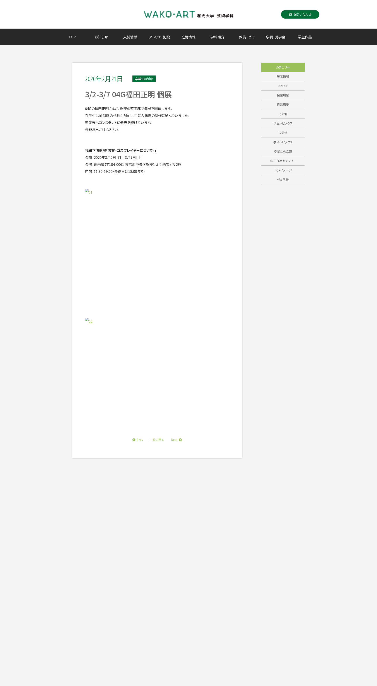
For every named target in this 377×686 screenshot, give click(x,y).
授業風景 (283, 95)
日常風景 (283, 104)
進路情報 (188, 36)
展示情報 (283, 76)
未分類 (283, 132)
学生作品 (305, 36)
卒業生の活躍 (283, 151)
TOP (72, 36)
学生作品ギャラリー (283, 161)
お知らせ (101, 36)
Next (174, 439)
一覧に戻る (156, 439)
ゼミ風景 (283, 179)
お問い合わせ (302, 14)
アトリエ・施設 (159, 36)
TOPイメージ (283, 170)
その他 (283, 114)
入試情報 (130, 36)
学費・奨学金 (275, 36)
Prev (140, 439)
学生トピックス (283, 123)
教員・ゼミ (246, 36)
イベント (283, 86)
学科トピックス (283, 142)
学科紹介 (217, 36)
